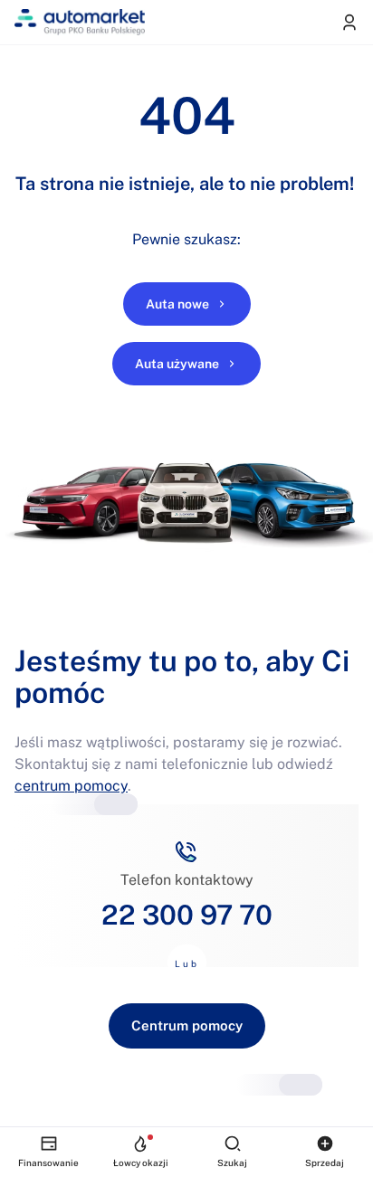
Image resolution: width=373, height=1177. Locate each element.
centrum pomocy (71, 785)
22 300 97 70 (187, 914)
